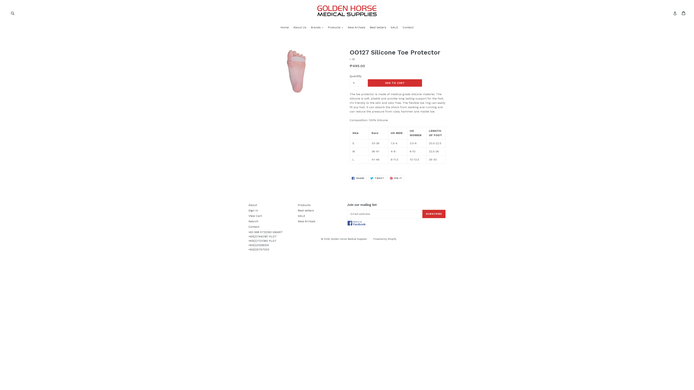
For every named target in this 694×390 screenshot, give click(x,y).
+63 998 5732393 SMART (266, 232)
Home (284, 27)
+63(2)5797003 (259, 249)
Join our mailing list (362, 205)
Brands (318, 27)
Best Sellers (378, 27)
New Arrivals (356, 27)
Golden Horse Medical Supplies (349, 239)
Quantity (355, 76)
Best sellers (306, 210)
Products (336, 27)
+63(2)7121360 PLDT (263, 240)
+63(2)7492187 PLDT (263, 236)
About (253, 205)
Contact (408, 27)
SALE (394, 27)
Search (253, 221)
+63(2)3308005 (259, 245)
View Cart (255, 216)
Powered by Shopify (384, 239)
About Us (299, 27)
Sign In (253, 210)
